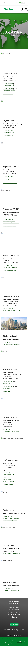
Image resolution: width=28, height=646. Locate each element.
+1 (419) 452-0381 (8, 84)
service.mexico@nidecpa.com (11, 310)
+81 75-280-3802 (7, 516)
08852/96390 (6, 473)
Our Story (15, 630)
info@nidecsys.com (8, 474)
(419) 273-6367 (16, 614)
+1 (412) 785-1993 (8, 219)
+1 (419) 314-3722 (8, 89)
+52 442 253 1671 (8, 308)
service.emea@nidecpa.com (11, 431)
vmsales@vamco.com (9, 221)
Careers (9, 635)
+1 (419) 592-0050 (8, 177)
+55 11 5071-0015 (8, 342)
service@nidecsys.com (9, 481)
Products (7, 630)
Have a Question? (14, 2)
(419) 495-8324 (15, 612)
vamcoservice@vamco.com (11, 223)
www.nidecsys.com (8, 484)
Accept (19, 641)
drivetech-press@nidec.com (11, 518)
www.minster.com (8, 94)
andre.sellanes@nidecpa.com (11, 344)
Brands (22, 10)
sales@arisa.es (7, 383)
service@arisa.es (8, 388)
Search (6, 2)
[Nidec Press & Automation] (9, 9)
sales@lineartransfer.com (10, 267)
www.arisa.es (6, 391)
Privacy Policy (24, 641)
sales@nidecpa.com (8, 180)
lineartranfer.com (9, 271)
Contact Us (17, 635)
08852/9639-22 (7, 479)
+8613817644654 (8, 589)
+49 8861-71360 (7, 429)
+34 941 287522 (7, 381)
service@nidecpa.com (9, 91)
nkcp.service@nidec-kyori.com (11, 553)
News (22, 630)
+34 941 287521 (7, 386)
